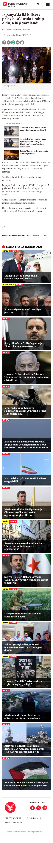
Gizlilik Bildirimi (33, 818)
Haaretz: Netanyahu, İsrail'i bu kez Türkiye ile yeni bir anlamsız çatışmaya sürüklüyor (26, 377)
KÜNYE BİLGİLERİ (13, 818)
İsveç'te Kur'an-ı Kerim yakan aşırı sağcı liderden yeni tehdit (33, 129)
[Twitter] (38, 807)
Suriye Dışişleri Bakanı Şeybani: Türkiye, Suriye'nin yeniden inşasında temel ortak (26, 580)
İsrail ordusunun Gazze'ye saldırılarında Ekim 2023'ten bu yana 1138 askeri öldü (25, 411)
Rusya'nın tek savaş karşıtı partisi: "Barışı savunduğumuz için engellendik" (23, 546)
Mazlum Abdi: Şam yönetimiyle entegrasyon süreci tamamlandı (22, 717)
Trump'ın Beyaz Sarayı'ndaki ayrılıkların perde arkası (20, 277)
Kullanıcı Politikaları (13, 823)
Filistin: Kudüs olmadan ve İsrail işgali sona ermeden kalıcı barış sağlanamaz (26, 784)
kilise (45, 236)
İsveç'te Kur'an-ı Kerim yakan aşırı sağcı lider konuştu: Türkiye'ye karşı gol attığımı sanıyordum (33, 143)
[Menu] (48, 4)
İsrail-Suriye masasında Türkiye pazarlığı (22, 311)
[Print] (22, 42)
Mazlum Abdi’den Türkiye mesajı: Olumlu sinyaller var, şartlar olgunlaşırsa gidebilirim (23, 512)
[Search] (38, 4)
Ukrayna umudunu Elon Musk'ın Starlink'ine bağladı (22, 615)
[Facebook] (32, 807)
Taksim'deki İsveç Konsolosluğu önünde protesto (34, 152)
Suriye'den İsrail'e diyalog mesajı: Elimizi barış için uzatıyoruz (23, 345)
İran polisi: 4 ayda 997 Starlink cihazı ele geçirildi (25, 480)
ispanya (36, 236)
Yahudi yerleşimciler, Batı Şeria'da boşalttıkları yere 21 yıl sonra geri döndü (23, 647)
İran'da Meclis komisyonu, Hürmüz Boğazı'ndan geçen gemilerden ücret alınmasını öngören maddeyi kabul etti (26, 445)
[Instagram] (44, 807)
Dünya (13, 251)
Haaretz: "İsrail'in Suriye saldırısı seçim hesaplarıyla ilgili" (23, 683)
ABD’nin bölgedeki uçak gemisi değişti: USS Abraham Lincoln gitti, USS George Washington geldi (24, 749)
